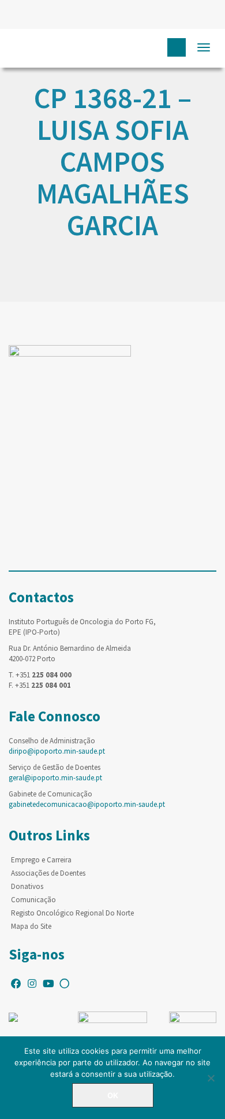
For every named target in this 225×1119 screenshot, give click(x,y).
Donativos (27, 886)
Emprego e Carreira (41, 860)
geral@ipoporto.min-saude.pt (55, 778)
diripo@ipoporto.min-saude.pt (57, 751)
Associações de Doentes (48, 873)
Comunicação (33, 900)
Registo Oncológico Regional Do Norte (72, 913)
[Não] (210, 1078)
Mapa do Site (31, 926)
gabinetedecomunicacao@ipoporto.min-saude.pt (87, 804)
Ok (112, 1095)
